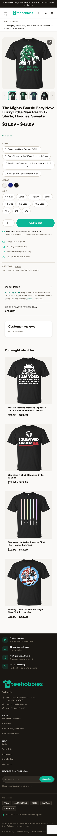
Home (6, 21)
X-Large (9, 203)
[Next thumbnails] (52, 95)
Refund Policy (8, 831)
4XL (7, 210)
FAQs (4, 744)
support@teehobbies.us (16, 704)
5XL (16, 210)
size (4, 191)
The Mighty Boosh (12, 292)
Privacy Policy (23, 831)
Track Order (7, 749)
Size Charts (7, 754)
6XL (26, 210)
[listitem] (12, 95)
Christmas (6, 723)
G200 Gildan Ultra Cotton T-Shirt (22, 149)
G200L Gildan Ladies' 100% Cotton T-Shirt (26, 156)
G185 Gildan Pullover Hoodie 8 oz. (22, 173)
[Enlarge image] (49, 42)
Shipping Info (7, 759)
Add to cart (35, 223)
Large (21, 196)
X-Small (9, 196)
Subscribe (46, 779)
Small (47, 196)
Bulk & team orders (10, 733)
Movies (15, 21)
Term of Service (38, 831)
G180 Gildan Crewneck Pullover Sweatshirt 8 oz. (28, 165)
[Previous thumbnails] (4, 95)
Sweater (30, 299)
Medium (35, 196)
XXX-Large (40, 203)
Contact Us (7, 764)
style (5, 143)
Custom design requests (13, 728)
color (5, 180)
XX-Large (24, 203)
